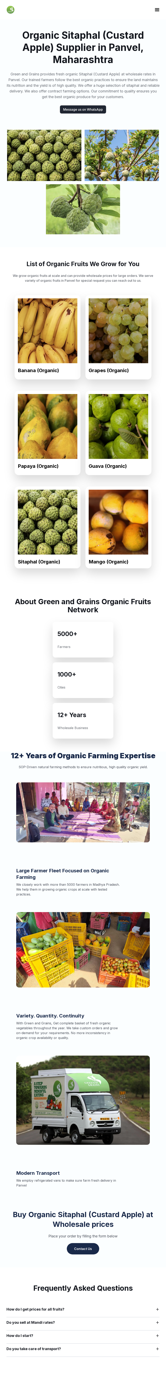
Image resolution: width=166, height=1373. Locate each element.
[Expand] (157, 1309)
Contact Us (83, 1249)
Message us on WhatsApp (83, 109)
